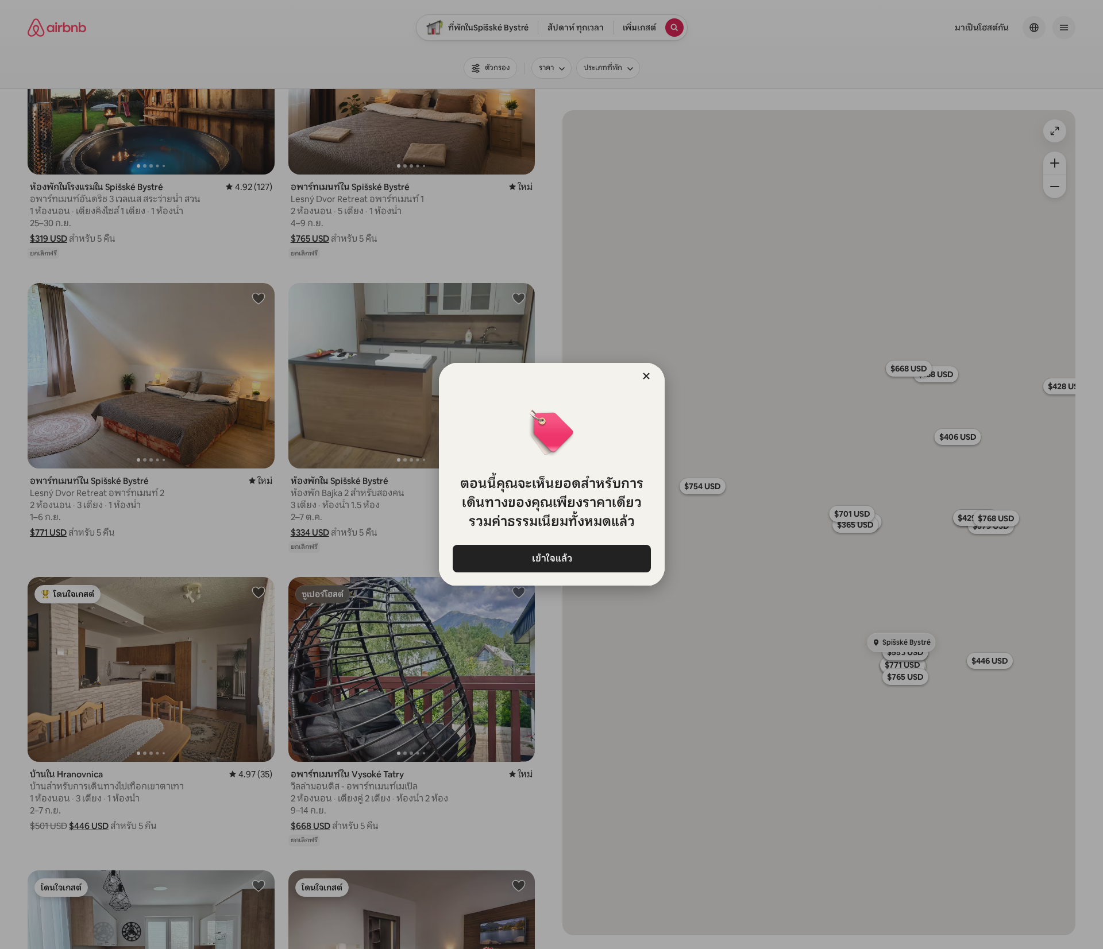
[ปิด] (646, 376)
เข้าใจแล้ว (551, 558)
